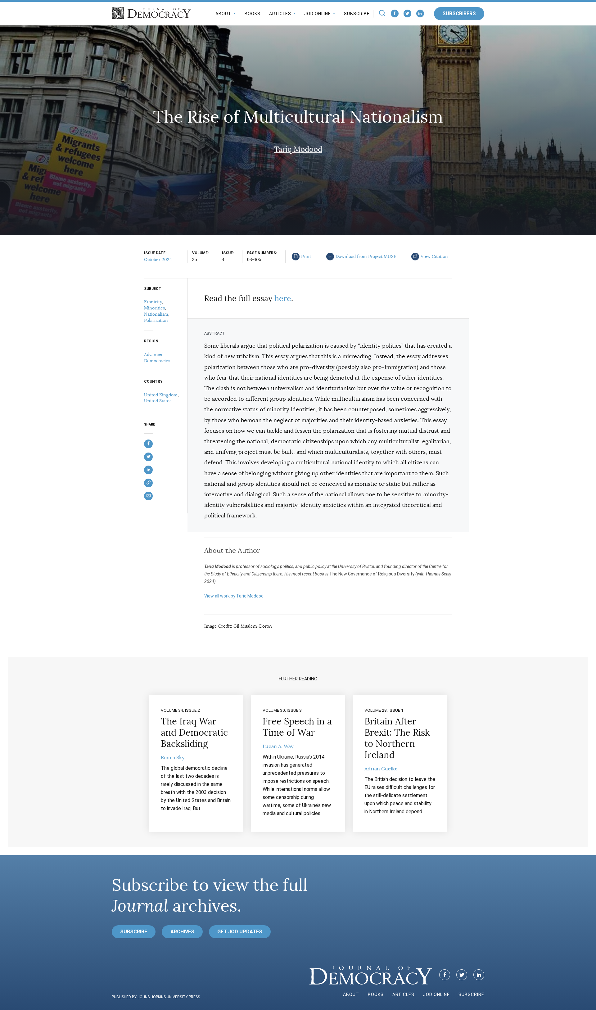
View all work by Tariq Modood (234, 595)
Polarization (156, 320)
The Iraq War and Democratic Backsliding (194, 732)
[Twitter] (407, 13)
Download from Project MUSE (366, 256)
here (282, 298)
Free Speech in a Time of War (297, 727)
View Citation (434, 256)
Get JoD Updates (239, 932)
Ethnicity (153, 301)
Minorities (154, 308)
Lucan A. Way (278, 746)
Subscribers (459, 13)
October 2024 (158, 259)
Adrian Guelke (381, 769)
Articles (280, 13)
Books (252, 13)
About (223, 13)
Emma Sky (172, 758)
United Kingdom (161, 395)
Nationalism (156, 314)
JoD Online (317, 13)
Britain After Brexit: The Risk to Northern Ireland (397, 738)
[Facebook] (395, 13)
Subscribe (357, 13)
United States (157, 401)
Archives (182, 932)
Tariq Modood (298, 149)
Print (306, 256)
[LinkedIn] (420, 13)
